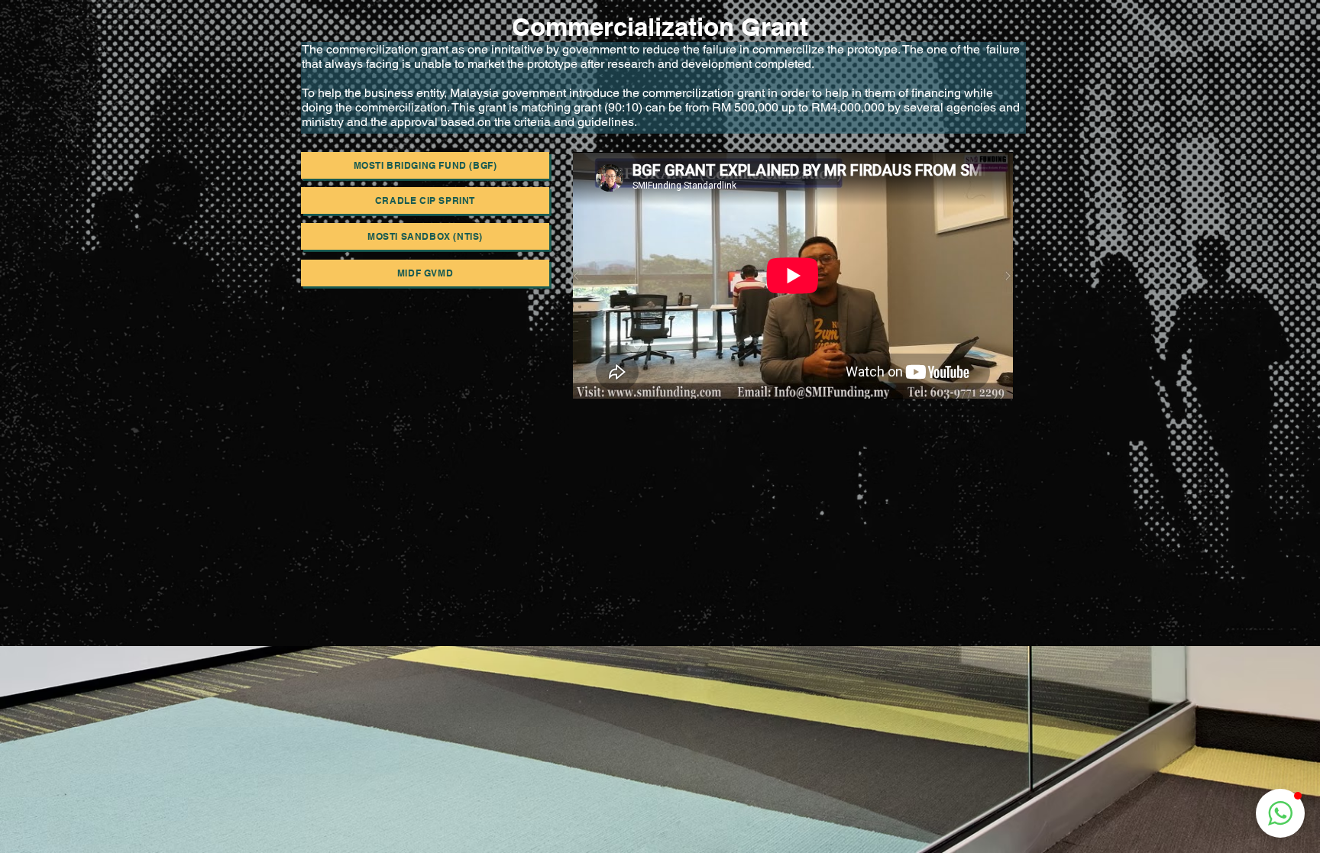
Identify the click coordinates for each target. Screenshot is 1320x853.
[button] (1280, 813)
